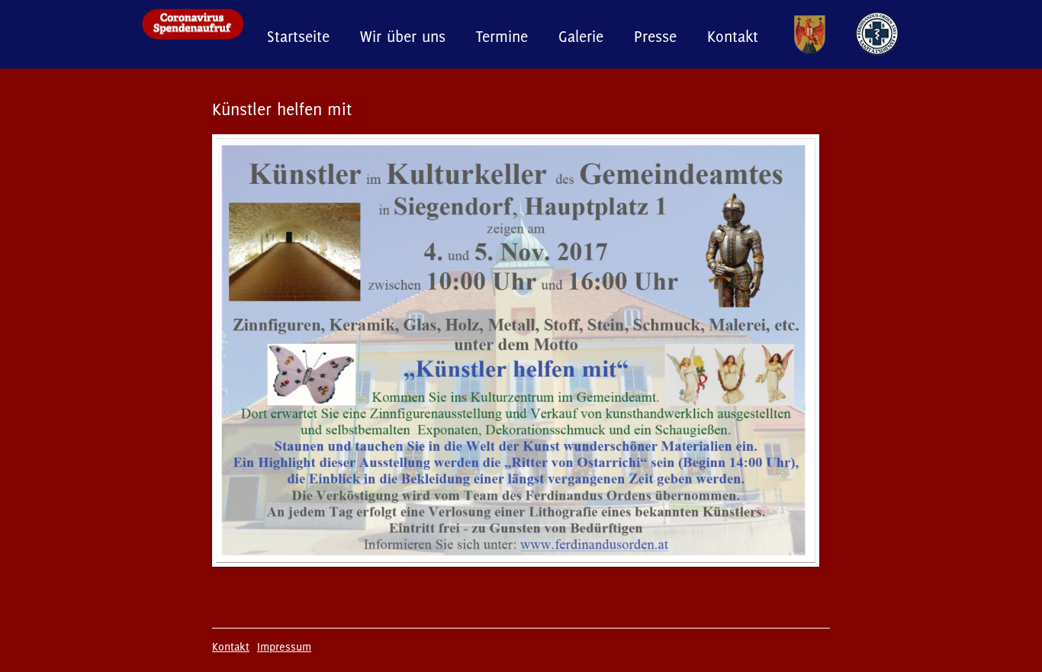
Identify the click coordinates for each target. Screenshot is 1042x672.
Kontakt (732, 36)
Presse (655, 36)
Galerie (580, 36)
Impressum (284, 646)
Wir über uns (402, 36)
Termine (502, 36)
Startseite (298, 36)
